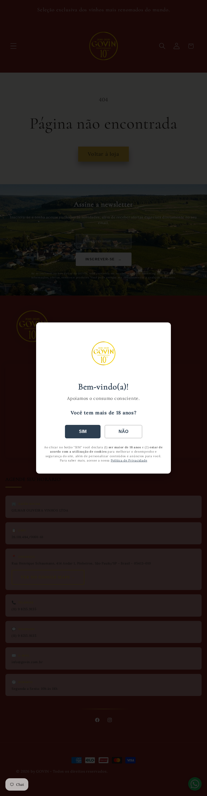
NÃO (123, 431)
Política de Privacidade (129, 460)
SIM (83, 431)
